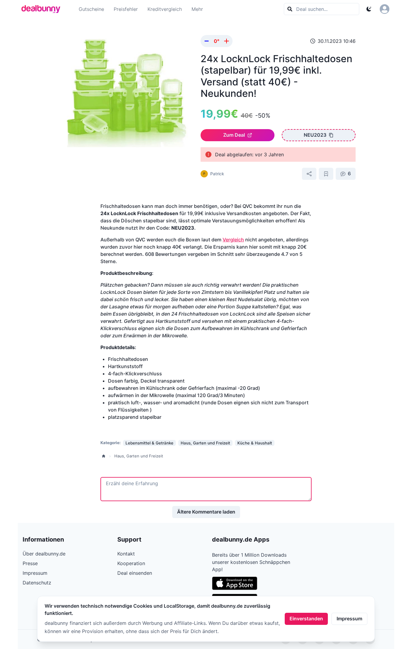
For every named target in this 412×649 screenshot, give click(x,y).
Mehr (197, 9)
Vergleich (233, 240)
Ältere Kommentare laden (206, 512)
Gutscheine (91, 9)
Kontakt (126, 554)
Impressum (349, 619)
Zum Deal (234, 135)
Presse (30, 563)
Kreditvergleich (164, 9)
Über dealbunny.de (44, 554)
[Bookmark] (326, 174)
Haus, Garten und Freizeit (138, 455)
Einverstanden (306, 619)
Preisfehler (126, 9)
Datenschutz (37, 583)
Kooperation (131, 563)
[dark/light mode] (369, 9)
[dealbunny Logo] (42, 9)
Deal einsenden (134, 573)
